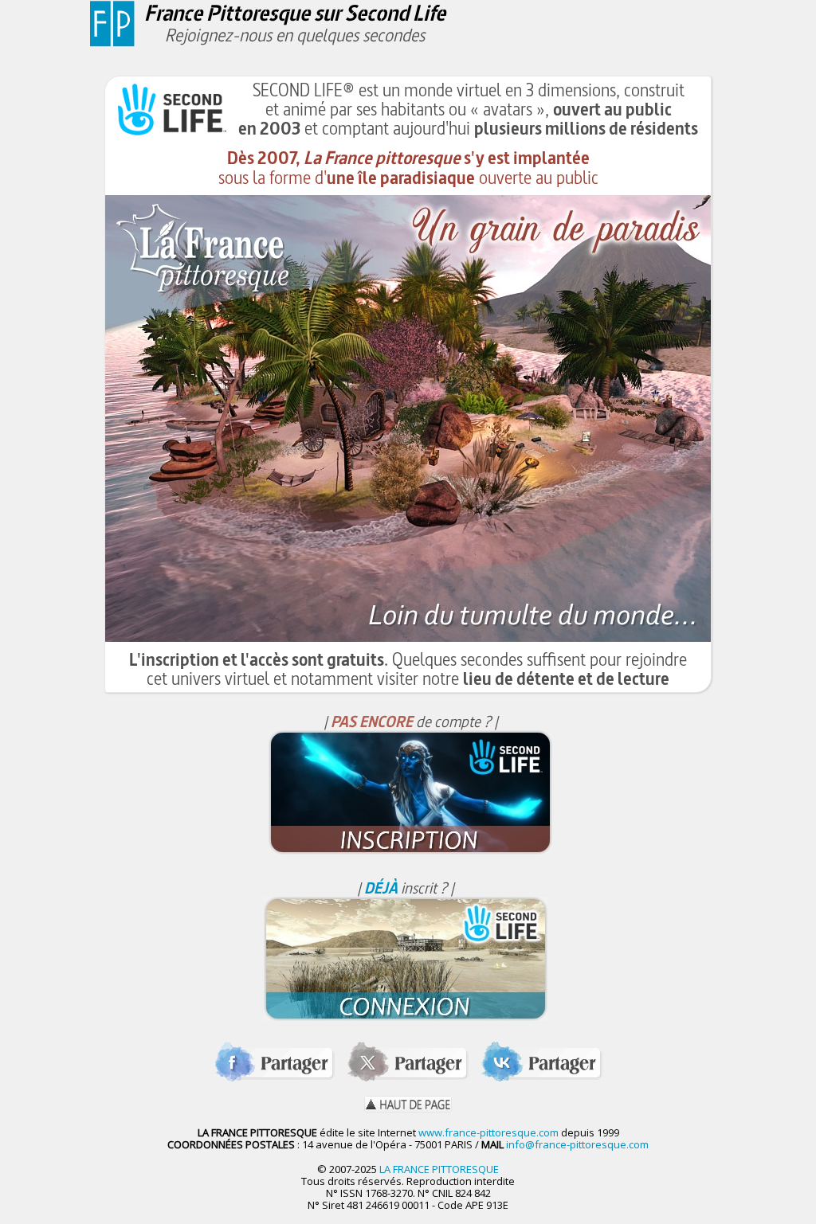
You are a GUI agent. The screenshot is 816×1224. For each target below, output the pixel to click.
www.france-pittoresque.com (488, 1132)
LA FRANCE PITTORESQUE (439, 1169)
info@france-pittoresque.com (577, 1144)
